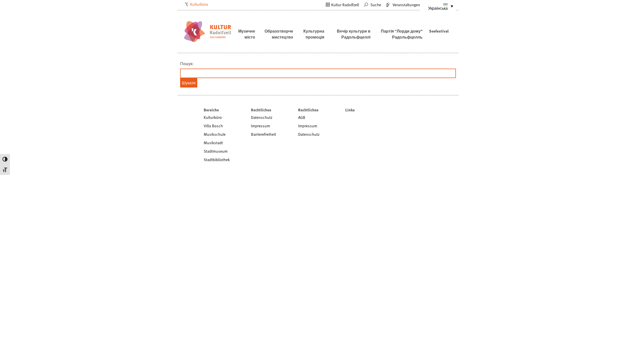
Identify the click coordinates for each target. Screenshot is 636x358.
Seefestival (439, 31)
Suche (375, 5)
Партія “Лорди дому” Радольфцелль (402, 34)
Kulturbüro (199, 4)
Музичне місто (246, 34)
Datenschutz (261, 117)
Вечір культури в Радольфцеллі (353, 34)
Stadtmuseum (216, 151)
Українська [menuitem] (438, 8)
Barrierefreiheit (263, 134)
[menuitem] (438, 6)
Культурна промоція (313, 34)
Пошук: (187, 64)
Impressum (260, 126)
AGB (301, 117)
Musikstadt (213, 143)
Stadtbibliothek (217, 160)
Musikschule (215, 134)
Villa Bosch (213, 126)
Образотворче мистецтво (279, 34)
